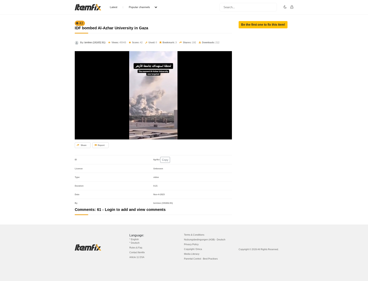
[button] (263, 24)
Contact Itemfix (137, 252)
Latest (113, 7)
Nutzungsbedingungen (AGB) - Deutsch (204, 239)
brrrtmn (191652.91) (95, 42)
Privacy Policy (191, 244)
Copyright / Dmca (193, 249)
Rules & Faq (135, 247)
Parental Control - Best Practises (201, 258)
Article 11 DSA (136, 257)
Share (83, 145)
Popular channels (140, 7)
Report (101, 145)
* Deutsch (134, 243)
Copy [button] (165, 159)
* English (134, 239)
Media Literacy (191, 254)
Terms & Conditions (194, 234)
